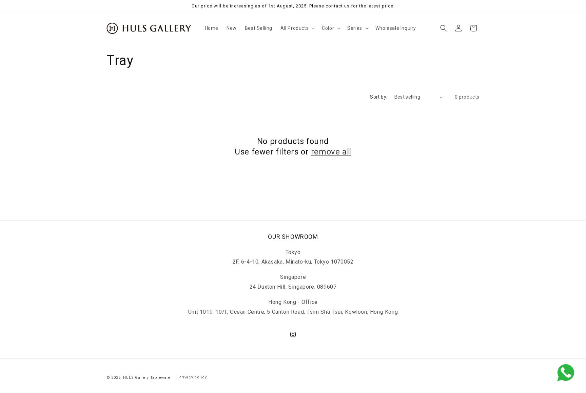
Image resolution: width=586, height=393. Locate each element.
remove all (331, 152)
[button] (297, 28)
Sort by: (378, 97)
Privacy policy (192, 377)
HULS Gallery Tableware (147, 377)
